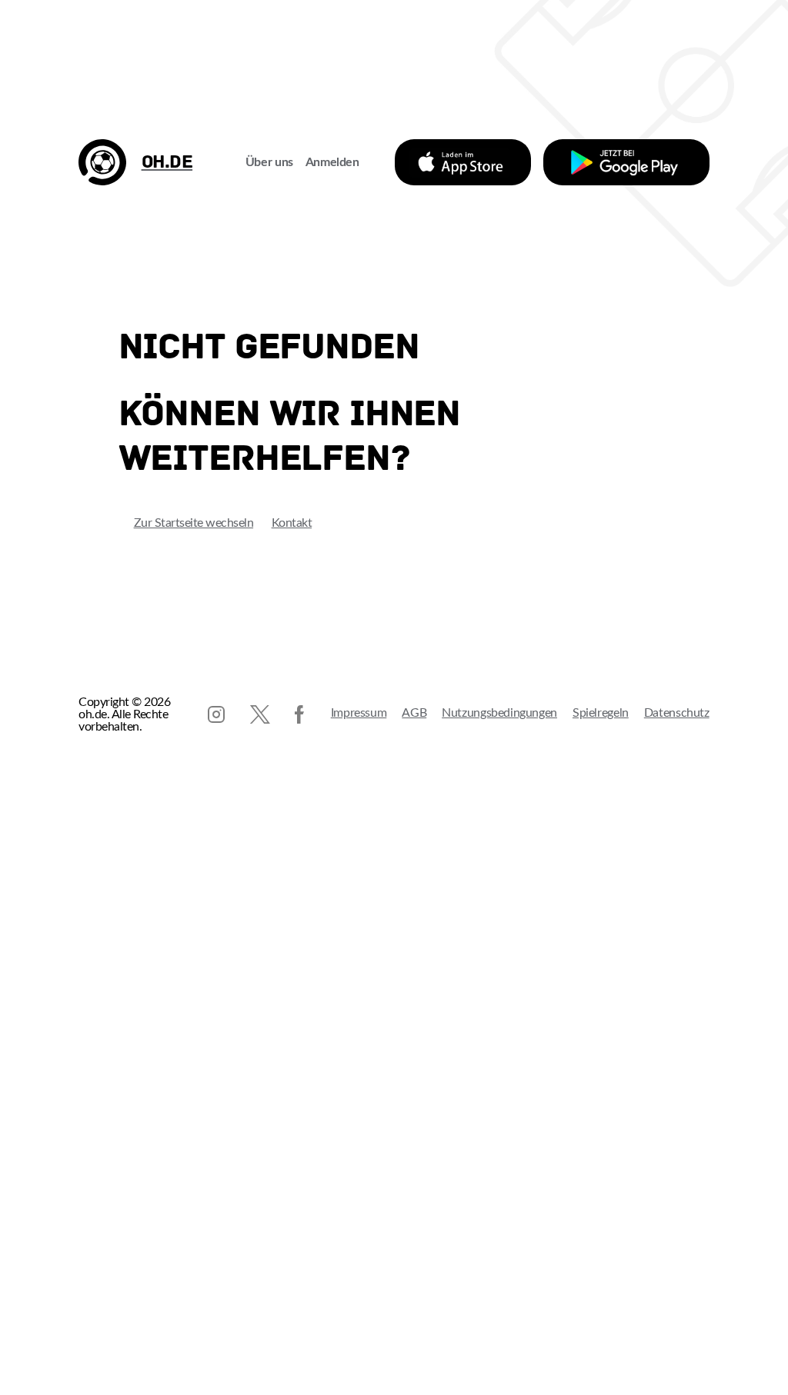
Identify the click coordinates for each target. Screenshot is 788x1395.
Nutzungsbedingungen (499, 713)
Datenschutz (677, 713)
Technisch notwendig (27, 1186)
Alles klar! (27, 1365)
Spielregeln (601, 713)
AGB (414, 713)
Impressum (359, 713)
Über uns (269, 162)
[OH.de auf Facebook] (299, 714)
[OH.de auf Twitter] (260, 714)
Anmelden (332, 162)
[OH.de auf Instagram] (216, 714)
